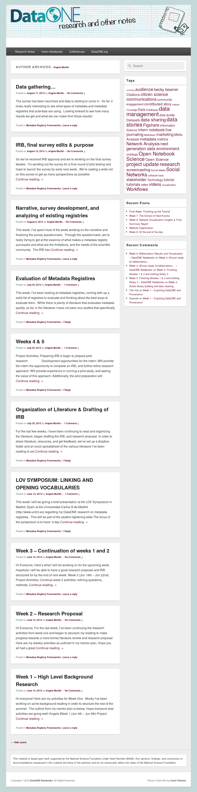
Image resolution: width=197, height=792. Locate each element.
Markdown (150, 135)
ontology (132, 154)
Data (141, 109)
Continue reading (29, 179)
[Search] (129, 65)
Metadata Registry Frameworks (43, 125)
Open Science (157, 159)
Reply (67, 322)
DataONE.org (99, 51)
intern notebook (151, 129)
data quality (167, 115)
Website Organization (141, 228)
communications (141, 99)
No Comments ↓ (76, 93)
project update (142, 164)
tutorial (169, 179)
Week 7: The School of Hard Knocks (149, 215)
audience (144, 89)
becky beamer (166, 89)
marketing (165, 134)
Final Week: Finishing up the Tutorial (149, 211)
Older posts (19, 742)
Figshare (151, 125)
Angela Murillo (61, 67)
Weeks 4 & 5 (30, 341)
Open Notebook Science (150, 156)
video (144, 184)
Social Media (158, 170)
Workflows (137, 188)
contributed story (157, 103)
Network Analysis (143, 143)
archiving (130, 90)
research (170, 164)
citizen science (154, 94)
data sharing (153, 119)
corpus (175, 104)
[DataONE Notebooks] (98, 36)
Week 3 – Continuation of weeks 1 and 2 (62, 550)
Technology (155, 180)
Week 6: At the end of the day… (147, 232)
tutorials (133, 184)
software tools (156, 175)
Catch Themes (178, 780)
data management (148, 111)
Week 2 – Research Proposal (49, 613)
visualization (169, 185)
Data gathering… (36, 86)
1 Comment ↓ (71, 284)
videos (155, 184)
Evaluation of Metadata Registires (55, 278)
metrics (162, 139)
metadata (148, 139)
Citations (133, 94)
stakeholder (136, 179)
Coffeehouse (77, 51)
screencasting (138, 169)
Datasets (133, 120)
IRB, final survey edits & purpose (54, 144)
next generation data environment (152, 145)
